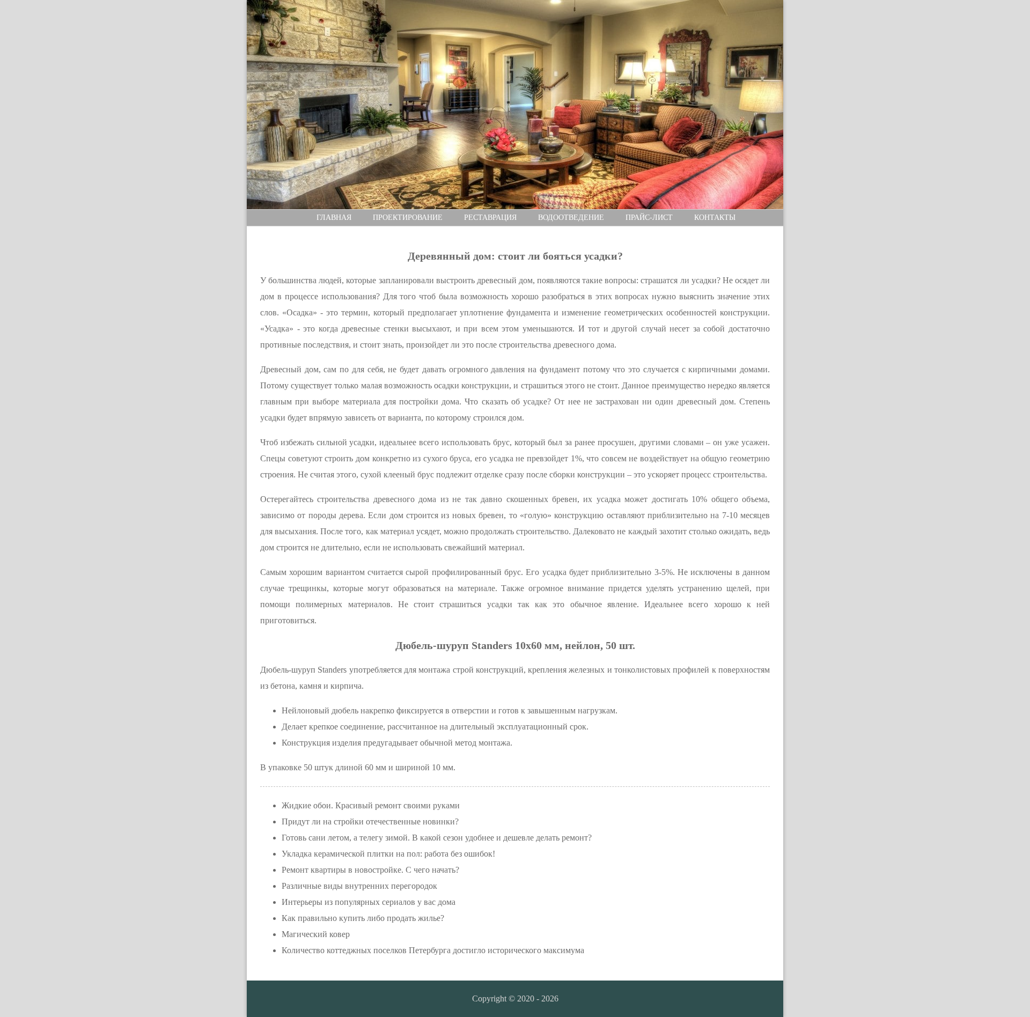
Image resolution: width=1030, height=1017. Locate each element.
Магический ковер (316, 934)
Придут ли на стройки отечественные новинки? (370, 821)
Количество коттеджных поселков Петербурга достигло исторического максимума (433, 950)
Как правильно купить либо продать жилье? (363, 918)
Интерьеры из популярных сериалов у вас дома (368, 902)
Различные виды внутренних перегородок (359, 885)
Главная (334, 217)
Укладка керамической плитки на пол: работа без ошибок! (388, 853)
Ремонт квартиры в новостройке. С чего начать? (370, 869)
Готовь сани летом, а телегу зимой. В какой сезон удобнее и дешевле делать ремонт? (437, 837)
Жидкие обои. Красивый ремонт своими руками (371, 805)
